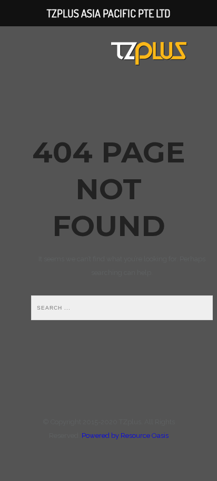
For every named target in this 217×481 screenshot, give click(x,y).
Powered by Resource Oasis (125, 435)
